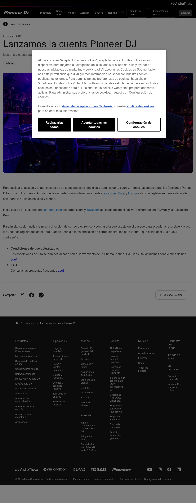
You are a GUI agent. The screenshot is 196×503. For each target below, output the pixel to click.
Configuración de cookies (139, 124)
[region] (99, 94)
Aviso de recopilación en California (87, 106)
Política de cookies (140, 106)
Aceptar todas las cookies (94, 124)
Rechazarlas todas (55, 124)
